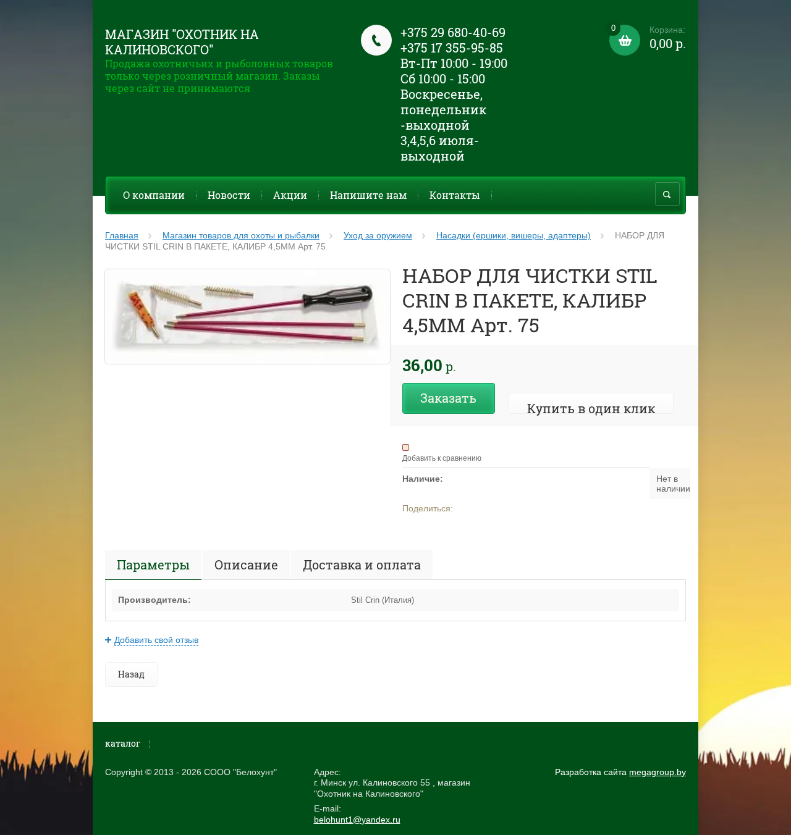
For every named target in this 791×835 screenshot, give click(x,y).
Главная (121, 235)
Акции (290, 194)
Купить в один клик (591, 408)
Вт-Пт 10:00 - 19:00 (453, 63)
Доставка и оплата (362, 564)
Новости (229, 194)
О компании (154, 194)
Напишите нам (368, 194)
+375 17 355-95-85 (451, 48)
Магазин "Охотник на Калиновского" (182, 41)
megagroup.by (657, 772)
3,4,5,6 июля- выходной (439, 148)
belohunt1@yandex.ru (357, 820)
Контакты (454, 194)
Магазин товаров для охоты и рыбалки (241, 235)
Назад (131, 674)
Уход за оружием (378, 235)
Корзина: (648, 38)
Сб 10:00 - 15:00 (442, 78)
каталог (122, 743)
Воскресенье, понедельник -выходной (443, 109)
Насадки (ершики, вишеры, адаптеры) (513, 235)
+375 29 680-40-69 (452, 32)
